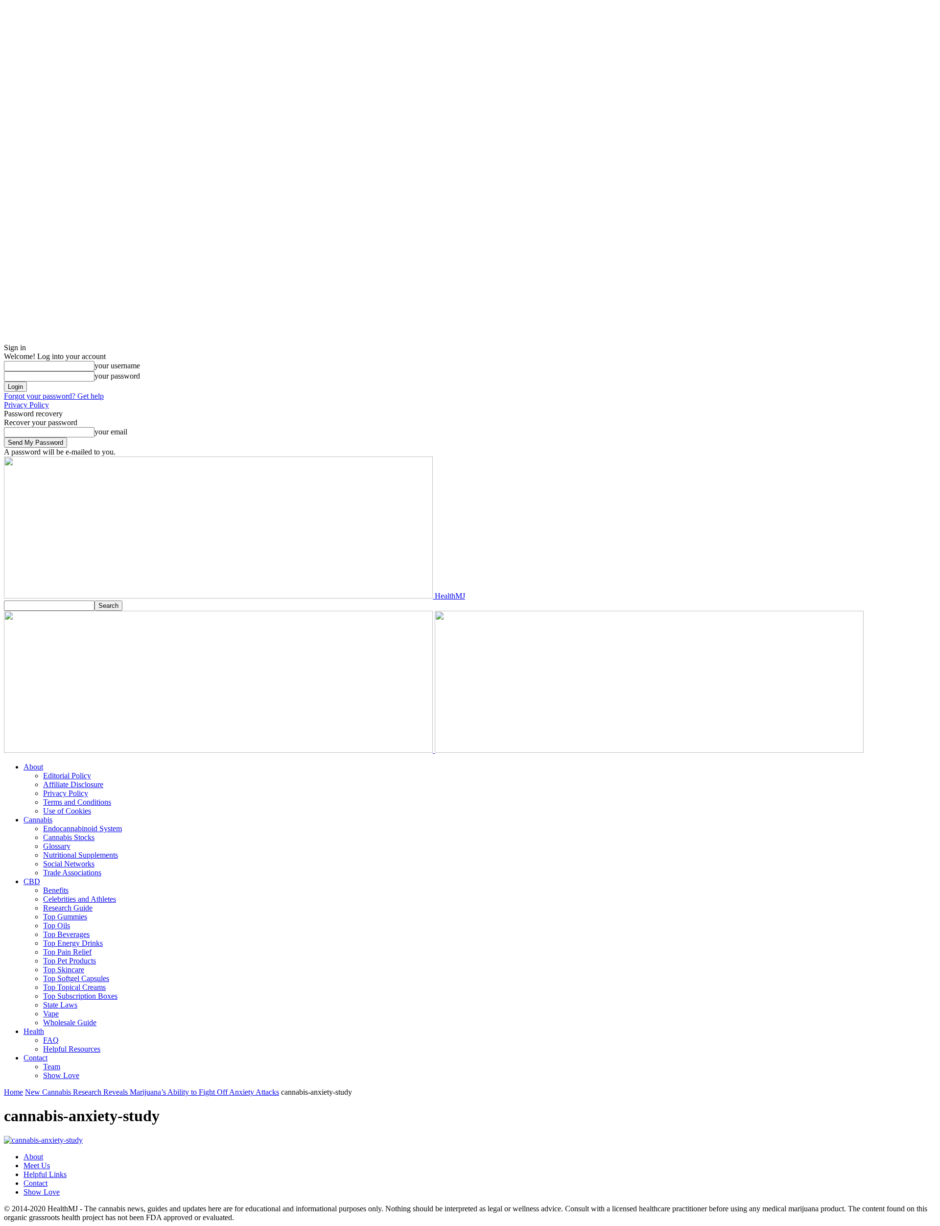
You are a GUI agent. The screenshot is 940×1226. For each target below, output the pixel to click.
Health (34, 1031)
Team (51, 1066)
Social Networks (68, 864)
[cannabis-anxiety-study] (43, 1140)
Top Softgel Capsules (76, 978)
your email (110, 432)
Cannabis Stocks (68, 837)
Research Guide (68, 908)
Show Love (61, 1075)
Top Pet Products (69, 961)
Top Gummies (65, 917)
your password (117, 376)
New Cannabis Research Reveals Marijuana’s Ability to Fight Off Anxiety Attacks (152, 1092)
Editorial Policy (67, 775)
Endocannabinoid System (82, 828)
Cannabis (38, 820)
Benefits (56, 890)
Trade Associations (72, 872)
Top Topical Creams (74, 987)
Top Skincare (63, 969)
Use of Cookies (67, 811)
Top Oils (56, 925)
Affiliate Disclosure (73, 784)
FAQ (51, 1040)
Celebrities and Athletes (79, 899)
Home (13, 1092)
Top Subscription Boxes (80, 996)
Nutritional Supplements (80, 855)
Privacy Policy (26, 405)
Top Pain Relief (67, 952)
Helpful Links (45, 1174)
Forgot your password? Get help (54, 396)
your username (117, 365)
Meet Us (37, 1165)
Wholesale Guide (69, 1022)
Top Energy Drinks (73, 943)
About (33, 767)
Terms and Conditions (77, 802)
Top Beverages (66, 934)
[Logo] (219, 750)
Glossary (56, 846)
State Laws (60, 1005)
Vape (51, 1014)
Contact (35, 1058)
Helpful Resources (71, 1049)
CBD (32, 881)
